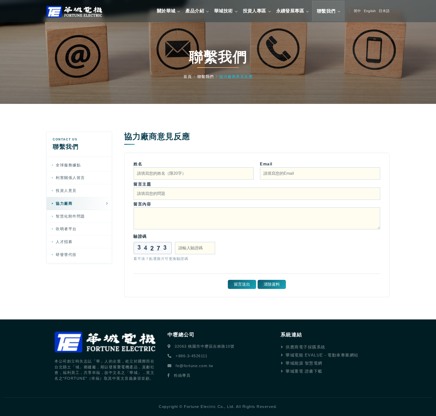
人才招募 (64, 242)
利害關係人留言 (70, 177)
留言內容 (142, 204)
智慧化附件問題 (70, 216)
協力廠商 (64, 203)
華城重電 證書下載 (304, 371)
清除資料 (272, 284)
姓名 (137, 164)
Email (266, 164)
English (370, 11)
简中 (357, 11)
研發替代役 (66, 254)
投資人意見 (66, 190)
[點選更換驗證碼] (152, 248)
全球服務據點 (68, 165)
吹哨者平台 (66, 229)
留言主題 (142, 184)
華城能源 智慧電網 (304, 363)
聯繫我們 (205, 76)
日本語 (384, 11)
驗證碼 (140, 236)
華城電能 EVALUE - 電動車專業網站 (322, 355)
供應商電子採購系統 (305, 347)
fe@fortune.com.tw (194, 366)
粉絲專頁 (182, 375)
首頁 (187, 76)
